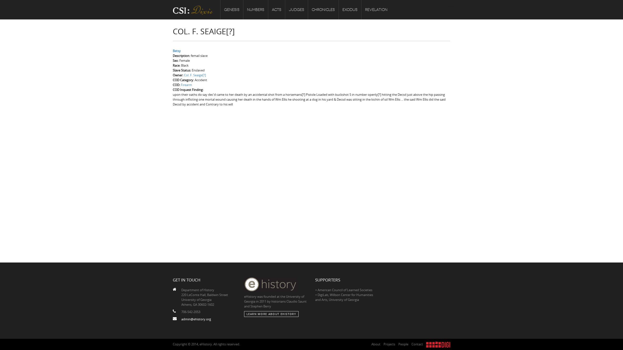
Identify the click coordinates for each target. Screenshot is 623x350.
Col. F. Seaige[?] (195, 75)
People (403, 344)
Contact (417, 344)
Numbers (255, 10)
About (375, 344)
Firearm (186, 85)
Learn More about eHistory (271, 314)
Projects (389, 344)
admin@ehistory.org (196, 319)
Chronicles (323, 10)
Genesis (231, 10)
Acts (276, 10)
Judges (296, 10)
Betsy (177, 51)
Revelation (376, 10)
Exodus (349, 10)
